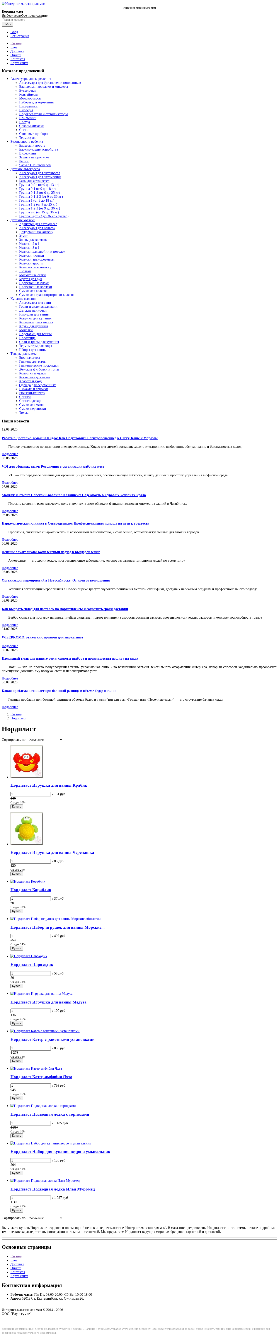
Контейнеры (28, 94)
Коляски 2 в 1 (29, 243)
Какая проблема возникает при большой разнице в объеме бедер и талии (59, 691)
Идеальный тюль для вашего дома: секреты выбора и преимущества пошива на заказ (70, 658)
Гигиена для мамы (32, 361)
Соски (24, 130)
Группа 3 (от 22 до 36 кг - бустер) (43, 216)
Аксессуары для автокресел (39, 173)
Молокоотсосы (30, 98)
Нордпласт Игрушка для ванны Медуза (48, 1002)
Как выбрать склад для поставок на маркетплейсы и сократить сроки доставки (65, 609)
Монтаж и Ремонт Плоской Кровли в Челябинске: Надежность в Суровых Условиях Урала (74, 495)
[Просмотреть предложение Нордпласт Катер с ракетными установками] (45, 1031)
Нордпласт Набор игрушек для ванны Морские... (57, 927)
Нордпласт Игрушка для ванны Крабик (48, 785)
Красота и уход (30, 381)
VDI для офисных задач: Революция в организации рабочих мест (53, 466)
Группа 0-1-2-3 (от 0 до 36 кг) (41, 196)
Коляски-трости (31, 263)
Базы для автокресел (34, 181)
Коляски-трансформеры (36, 259)
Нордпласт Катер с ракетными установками (52, 1039)
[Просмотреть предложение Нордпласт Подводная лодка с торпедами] (43, 1106)
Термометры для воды (35, 346)
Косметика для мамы (34, 377)
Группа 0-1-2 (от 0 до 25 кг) (39, 192)
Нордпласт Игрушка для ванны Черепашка (52, 852)
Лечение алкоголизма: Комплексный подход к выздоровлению (51, 552)
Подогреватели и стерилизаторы (43, 114)
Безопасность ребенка (26, 141)
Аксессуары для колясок (37, 228)
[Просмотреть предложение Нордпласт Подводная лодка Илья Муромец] (45, 1180)
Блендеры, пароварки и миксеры (43, 86)
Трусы (24, 412)
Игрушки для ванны (34, 314)
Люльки (25, 271)
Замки (23, 236)
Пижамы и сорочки (33, 389)
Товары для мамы (23, 353)
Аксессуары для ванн (35, 302)
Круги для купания (33, 326)
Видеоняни (27, 153)
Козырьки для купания (36, 322)
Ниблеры (26, 110)
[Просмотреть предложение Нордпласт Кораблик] (27, 881)
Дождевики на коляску (36, 232)
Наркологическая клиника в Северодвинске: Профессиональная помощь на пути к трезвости (75, 523)
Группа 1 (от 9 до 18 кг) (36, 200)
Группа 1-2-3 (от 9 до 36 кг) (39, 208)
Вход (14, 32)
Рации (24, 161)
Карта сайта (19, 63)
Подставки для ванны (35, 334)
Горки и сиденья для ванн (38, 306)
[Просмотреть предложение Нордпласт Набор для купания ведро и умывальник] (50, 1143)
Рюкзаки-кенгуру (32, 393)
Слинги (25, 397)
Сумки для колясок (33, 291)
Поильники (27, 118)
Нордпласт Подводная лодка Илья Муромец (52, 1189)
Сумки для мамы (31, 405)
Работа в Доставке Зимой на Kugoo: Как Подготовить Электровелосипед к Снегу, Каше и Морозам (80, 438)
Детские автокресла (25, 169)
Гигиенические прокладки (39, 365)
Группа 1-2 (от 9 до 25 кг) (38, 204)
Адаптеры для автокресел (38, 224)
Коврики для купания (35, 318)
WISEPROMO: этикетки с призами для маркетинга (42, 637)
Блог (13, 47)
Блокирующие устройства (38, 149)
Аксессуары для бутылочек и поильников (50, 82)
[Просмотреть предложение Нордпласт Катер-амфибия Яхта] (36, 1068)
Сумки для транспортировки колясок (47, 295)
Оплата (15, 55)
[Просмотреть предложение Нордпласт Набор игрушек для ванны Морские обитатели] (55, 919)
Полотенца (27, 338)
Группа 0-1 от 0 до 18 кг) (37, 188)
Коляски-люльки (31, 255)
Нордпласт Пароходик (31, 964)
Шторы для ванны (32, 350)
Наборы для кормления (36, 102)
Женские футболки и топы (39, 369)
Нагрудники (28, 106)
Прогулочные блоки (34, 283)
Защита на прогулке (34, 157)
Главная (16, 43)
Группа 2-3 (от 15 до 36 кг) (39, 212)
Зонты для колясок (33, 240)
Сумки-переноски (32, 408)
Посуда (24, 122)
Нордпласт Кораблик (30, 889)
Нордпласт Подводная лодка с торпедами (49, 1114)
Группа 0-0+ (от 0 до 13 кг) (39, 185)
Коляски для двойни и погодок (42, 251)
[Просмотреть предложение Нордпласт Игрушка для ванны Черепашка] (26, 844)
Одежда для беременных (37, 385)
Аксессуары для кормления (30, 79)
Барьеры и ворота (32, 145)
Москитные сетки (32, 275)
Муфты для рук (30, 279)
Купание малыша (23, 298)
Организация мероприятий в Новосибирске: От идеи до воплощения (56, 580)
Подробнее (10, 454)
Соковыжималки (31, 126)
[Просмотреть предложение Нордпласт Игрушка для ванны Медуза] (41, 993)
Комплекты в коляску (35, 267)
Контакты (17, 59)
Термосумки (28, 137)
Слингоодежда (30, 401)
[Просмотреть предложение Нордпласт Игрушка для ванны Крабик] (26, 777)
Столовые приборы (33, 134)
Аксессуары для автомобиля (40, 177)
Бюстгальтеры (29, 357)
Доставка (17, 51)
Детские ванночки (33, 310)
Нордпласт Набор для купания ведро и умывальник (60, 1151)
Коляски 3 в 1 (29, 247)
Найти (7, 24)
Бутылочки (27, 90)
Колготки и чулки (32, 373)
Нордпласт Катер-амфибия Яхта (41, 1076)
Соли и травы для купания (39, 342)
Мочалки (26, 330)
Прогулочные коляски (35, 287)
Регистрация (19, 36)
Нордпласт (18, 718)
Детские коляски (22, 220)
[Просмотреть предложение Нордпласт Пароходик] (28, 956)
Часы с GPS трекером (35, 165)
